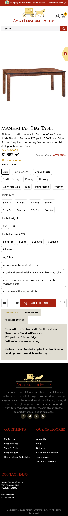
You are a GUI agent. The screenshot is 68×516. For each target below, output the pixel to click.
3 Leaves (52, 241)
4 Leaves (8, 249)
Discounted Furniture (47, 452)
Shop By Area (20, 35)
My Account (10, 439)
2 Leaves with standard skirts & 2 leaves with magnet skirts (29, 281)
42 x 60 (21, 202)
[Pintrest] (36, 416)
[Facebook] (23, 416)
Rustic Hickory (11, 179)
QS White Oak (11, 186)
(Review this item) (11, 160)
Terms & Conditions (46, 461)
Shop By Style (11, 448)
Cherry (29, 179)
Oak (5, 171)
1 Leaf (22, 241)
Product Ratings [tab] (14, 320)
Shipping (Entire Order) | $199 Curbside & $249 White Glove (36, 2)
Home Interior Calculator (17, 456)
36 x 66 (49, 210)
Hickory (43, 179)
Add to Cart (39, 303)
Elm (27, 186)
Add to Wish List (62, 303)
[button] (4, 17)
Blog (38, 443)
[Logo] (34, 16)
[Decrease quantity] (4, 303)
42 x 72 (7, 210)
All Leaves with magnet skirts (20, 291)
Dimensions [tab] (31, 312)
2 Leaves (37, 241)
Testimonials (42, 456)
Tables (58, 39)
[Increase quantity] (17, 303)
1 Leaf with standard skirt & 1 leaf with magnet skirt (32, 272)
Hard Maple (42, 186)
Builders (40, 448)
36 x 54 (21, 210)
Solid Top (8, 241)
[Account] (57, 16)
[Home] (5, 35)
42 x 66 (35, 202)
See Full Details (10, 150)
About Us (41, 439)
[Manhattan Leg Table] (34, 84)
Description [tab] (11, 312)
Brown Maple (42, 171)
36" (14, 225)
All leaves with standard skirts (20, 265)
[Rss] (43, 416)
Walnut (58, 186)
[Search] (63, 28)
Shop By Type (11, 452)
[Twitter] (29, 416)
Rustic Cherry (21, 171)
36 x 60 (49, 202)
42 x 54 (35, 210)
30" (5, 225)
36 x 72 (7, 202)
